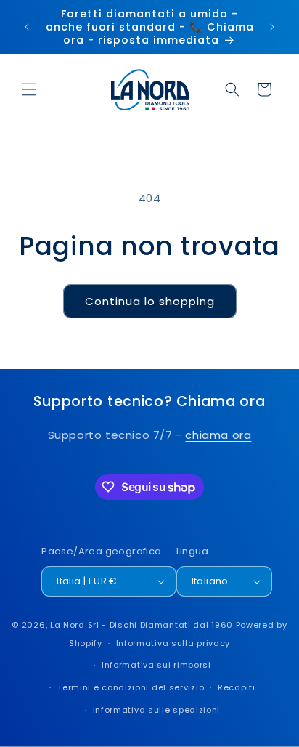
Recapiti (236, 687)
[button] (29, 89)
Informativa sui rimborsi (156, 665)
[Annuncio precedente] (27, 27)
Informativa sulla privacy (173, 643)
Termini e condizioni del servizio (130, 687)
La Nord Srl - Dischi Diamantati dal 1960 (141, 625)
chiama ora (218, 435)
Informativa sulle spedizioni (157, 710)
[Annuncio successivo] (272, 27)
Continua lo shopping (150, 301)
